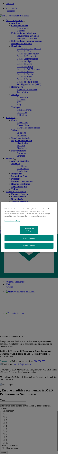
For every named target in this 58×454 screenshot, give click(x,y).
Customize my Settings (29, 230)
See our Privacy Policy (12, 221)
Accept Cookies (29, 245)
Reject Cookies (29, 238)
